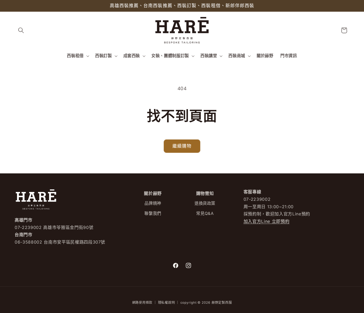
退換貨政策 (205, 203)
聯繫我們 (152, 213)
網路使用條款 (142, 302)
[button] (21, 30)
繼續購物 (182, 146)
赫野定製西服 (222, 302)
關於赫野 (153, 193)
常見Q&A (204, 213)
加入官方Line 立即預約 (267, 221)
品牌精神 (152, 203)
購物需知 (205, 193)
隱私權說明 (166, 302)
